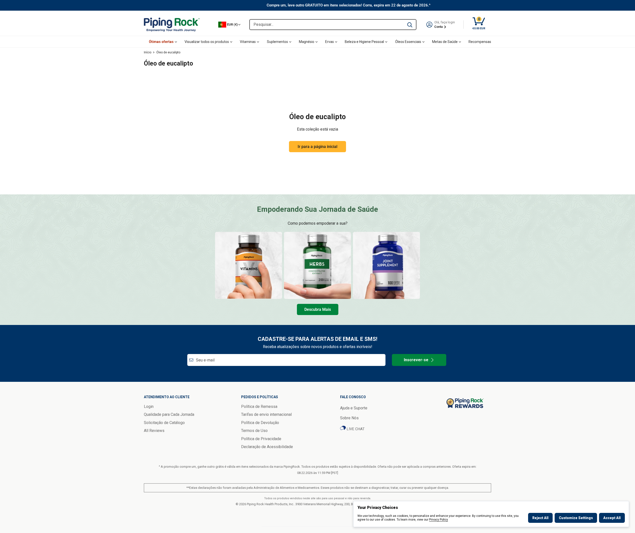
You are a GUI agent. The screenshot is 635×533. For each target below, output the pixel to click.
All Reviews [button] (154, 430)
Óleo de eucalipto (168, 52)
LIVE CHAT (355, 429)
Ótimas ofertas (161, 42)
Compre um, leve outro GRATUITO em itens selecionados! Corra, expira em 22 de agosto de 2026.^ (349, 5)
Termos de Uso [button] (254, 430)
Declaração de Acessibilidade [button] (267, 446)
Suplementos (277, 42)
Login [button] (149, 406)
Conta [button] (439, 27)
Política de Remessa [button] (259, 406)
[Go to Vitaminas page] (248, 265)
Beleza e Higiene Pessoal (364, 42)
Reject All (540, 518)
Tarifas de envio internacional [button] (266, 414)
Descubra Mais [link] (317, 309)
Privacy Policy (438, 519)
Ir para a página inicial (317, 146)
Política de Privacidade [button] (261, 438)
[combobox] (327, 25)
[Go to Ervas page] (317, 265)
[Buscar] (410, 25)
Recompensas (480, 42)
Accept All (612, 518)
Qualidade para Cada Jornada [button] (169, 414)
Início (147, 52)
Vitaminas (248, 42)
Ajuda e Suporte (353, 408)
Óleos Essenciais (408, 42)
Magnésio (306, 42)
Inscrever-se (416, 359)
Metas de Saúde (445, 42)
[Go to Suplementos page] (386, 265)
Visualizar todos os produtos (207, 42)
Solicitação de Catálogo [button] (164, 422)
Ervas (329, 42)
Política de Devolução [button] (260, 422)
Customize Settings (576, 518)
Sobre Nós (349, 418)
